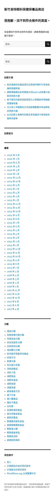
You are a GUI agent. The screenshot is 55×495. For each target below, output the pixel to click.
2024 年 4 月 (13, 234)
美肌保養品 (12, 417)
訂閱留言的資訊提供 (16, 469)
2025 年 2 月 (13, 196)
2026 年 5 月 (13, 166)
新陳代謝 (11, 361)
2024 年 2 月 (13, 241)
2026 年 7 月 (13, 159)
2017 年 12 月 (13, 290)
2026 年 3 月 (13, 170)
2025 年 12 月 (13, 177)
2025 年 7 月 (13, 189)
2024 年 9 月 (13, 215)
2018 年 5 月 (13, 271)
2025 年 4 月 (13, 192)
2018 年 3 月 (13, 279)
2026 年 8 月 (13, 155)
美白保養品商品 (14, 413)
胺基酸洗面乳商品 (15, 421)
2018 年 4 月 (13, 275)
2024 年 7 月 (13, 222)
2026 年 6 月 (13, 162)
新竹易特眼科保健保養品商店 (24, 9)
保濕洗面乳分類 (14, 342)
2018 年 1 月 (13, 286)
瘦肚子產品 (12, 402)
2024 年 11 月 (13, 207)
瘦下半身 (11, 395)
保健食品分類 (13, 338)
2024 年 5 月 (13, 230)
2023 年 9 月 (13, 260)
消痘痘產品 (12, 368)
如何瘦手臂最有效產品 (17, 353)
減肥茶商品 (12, 380)
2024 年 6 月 (13, 226)
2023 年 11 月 (13, 252)
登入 (9, 462)
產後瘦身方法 (13, 391)
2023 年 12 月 (13, 249)
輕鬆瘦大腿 (12, 428)
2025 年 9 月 (13, 185)
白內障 (10, 406)
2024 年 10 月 (13, 211)
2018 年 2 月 (13, 282)
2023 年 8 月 (13, 264)
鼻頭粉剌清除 (13, 440)
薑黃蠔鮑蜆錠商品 (15, 425)
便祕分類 (11, 331)
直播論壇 (26, 487)
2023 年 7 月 (13, 267)
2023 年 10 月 (13, 256)
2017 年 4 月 (13, 309)
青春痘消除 (12, 436)
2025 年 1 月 (13, 200)
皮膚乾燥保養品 (14, 410)
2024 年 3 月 (13, 237)
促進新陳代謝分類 (15, 335)
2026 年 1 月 (13, 174)
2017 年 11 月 (13, 294)
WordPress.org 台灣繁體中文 (21, 473)
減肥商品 (11, 376)
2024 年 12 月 (13, 204)
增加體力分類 (13, 350)
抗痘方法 (11, 357)
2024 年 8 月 (13, 219)
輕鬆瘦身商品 (13, 432)
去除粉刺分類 (13, 346)
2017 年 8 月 (13, 301)
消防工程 (11, 372)
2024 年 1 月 (13, 245)
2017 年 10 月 (13, 297)
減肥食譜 (11, 383)
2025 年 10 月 (13, 181)
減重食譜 (11, 387)
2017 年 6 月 (13, 305)
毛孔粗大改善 (13, 365)
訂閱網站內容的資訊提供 (18, 466)
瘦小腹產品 (12, 398)
